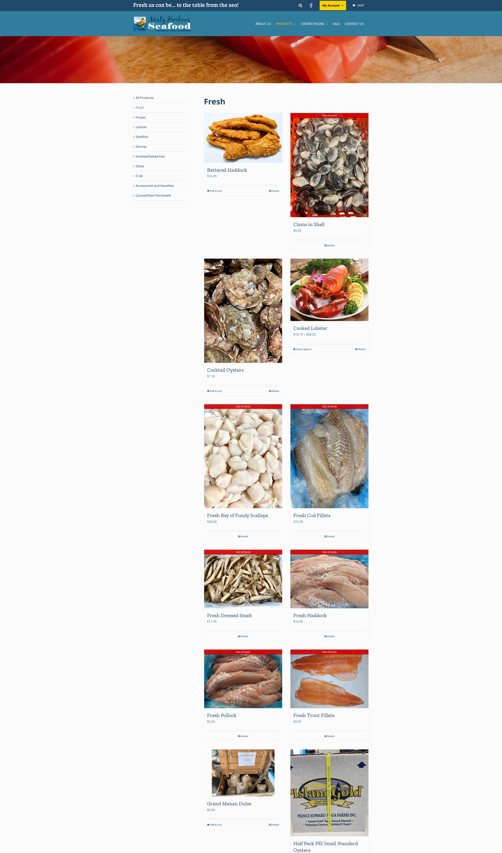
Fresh (140, 107)
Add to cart (216, 190)
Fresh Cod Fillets (311, 515)
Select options (303, 349)
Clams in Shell (309, 224)
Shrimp (141, 146)
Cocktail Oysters (225, 370)
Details (275, 190)
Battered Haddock (227, 170)
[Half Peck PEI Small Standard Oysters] (329, 792)
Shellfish (142, 137)
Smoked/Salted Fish (150, 156)
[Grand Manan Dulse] (243, 772)
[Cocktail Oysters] (243, 311)
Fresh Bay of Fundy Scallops (237, 515)
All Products (145, 98)
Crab (139, 176)
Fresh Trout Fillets (314, 715)
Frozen (141, 117)
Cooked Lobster (310, 328)
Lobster (141, 127)
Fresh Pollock (221, 715)
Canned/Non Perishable (153, 195)
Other (140, 166)
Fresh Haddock (310, 615)
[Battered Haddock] (243, 138)
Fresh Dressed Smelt (229, 615)
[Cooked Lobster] (329, 290)
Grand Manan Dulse (229, 803)
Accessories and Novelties (155, 185)
